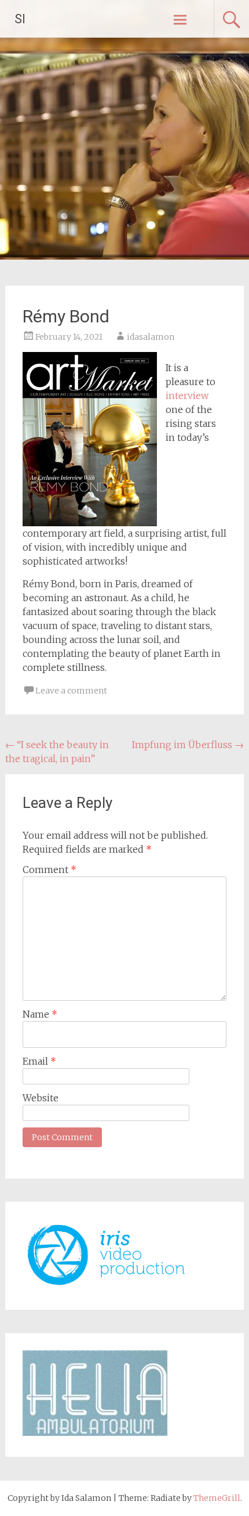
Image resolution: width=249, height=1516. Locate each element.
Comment (49, 869)
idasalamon (150, 337)
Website (40, 1098)
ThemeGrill (216, 1498)
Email (39, 1061)
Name (40, 1014)
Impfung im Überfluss (188, 744)
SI (19, 19)
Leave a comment (71, 690)
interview (187, 395)
